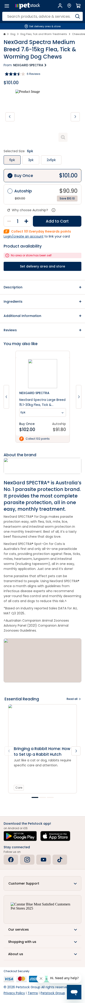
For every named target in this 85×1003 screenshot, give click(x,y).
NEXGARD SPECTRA (28, 65)
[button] (42, 287)
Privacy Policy (14, 993)
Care (18, 788)
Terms (33, 993)
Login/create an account (24, 236)
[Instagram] (27, 860)
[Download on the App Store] (55, 836)
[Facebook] (11, 860)
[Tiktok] (60, 860)
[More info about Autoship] (53, 210)
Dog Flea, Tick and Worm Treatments (43, 34)
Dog (12, 34)
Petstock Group (53, 993)
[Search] (78, 16)
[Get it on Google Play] (20, 836)
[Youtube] (43, 860)
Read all (72, 699)
